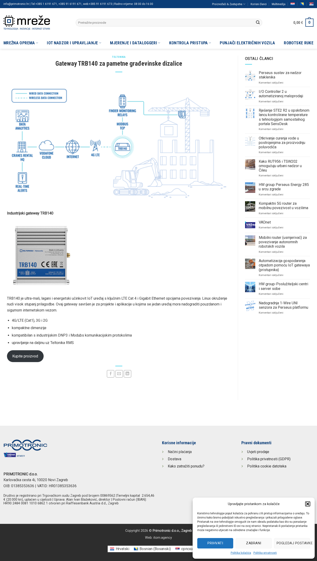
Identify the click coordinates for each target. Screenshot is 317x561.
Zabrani (253, 543)
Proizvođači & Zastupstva (227, 4)
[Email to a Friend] (119, 374)
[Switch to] (293, 3)
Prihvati (215, 543)
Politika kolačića (241, 553)
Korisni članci (259, 4)
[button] (307, 504)
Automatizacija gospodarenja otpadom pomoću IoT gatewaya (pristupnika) (284, 265)
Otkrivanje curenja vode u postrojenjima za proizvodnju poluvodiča (282, 142)
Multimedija (278, 4)
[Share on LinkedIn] (127, 374)
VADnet (265, 222)
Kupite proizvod (25, 356)
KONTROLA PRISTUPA (188, 43)
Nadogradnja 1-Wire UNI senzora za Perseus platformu (283, 305)
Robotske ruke (299, 43)
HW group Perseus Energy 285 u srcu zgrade (284, 186)
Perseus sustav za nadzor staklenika (280, 75)
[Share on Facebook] (110, 374)
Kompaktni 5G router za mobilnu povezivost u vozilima (283, 205)
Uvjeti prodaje (258, 452)
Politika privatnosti (265, 553)
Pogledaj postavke (293, 543)
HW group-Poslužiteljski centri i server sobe (283, 286)
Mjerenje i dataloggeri (133, 43)
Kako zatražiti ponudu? (186, 466)
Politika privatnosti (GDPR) (269, 459)
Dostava (174, 459)
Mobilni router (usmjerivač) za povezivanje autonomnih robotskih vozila (283, 242)
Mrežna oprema (19, 43)
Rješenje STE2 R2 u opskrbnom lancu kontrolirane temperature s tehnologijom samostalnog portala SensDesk (284, 117)
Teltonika (119, 56)
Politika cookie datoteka (266, 466)
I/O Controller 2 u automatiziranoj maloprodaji (281, 93)
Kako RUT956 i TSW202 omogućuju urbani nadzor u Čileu (280, 165)
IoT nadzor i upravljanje (72, 43)
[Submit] (258, 23)
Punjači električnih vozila (247, 43)
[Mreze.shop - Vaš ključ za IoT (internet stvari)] (36, 23)
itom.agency (162, 538)
